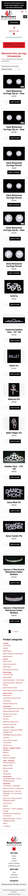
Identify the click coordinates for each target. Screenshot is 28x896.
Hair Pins (6, 719)
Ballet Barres (7, 651)
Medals (5, 648)
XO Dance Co (7, 745)
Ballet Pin (14, 365)
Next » (17, 631)
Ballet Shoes (7, 695)
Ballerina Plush (8, 765)
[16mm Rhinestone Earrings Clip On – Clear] (14, 218)
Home (3, 59)
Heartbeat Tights (8, 727)
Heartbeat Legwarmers (10, 722)
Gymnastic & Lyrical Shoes (12, 698)
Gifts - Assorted (8, 761)
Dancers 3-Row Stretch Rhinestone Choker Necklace (14, 572)
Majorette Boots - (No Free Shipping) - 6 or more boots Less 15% (12, 793)
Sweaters (6, 737)
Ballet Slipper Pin (14, 432)
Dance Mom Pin (14, 502)
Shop (14, 858)
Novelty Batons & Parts (10, 670)
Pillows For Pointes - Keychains (13, 788)
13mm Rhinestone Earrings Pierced (14, 196)
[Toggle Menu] (25, 16)
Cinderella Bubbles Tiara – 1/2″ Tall (14, 330)
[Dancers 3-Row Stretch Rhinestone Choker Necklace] (14, 560)
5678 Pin (14, 296)
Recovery (6, 755)
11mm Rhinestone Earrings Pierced (14, 164)
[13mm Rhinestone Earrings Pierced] (14, 186)
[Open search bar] (26, 11)
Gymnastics (7, 776)
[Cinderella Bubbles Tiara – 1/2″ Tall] (14, 320)
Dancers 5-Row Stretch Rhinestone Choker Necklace (14, 610)
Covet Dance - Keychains (11, 786)
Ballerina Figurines (9, 763)
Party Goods (7, 803)
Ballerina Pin (14, 399)
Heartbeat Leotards (9, 724)
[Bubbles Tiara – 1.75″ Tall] (14, 457)
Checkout (14, 875)
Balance (5, 752)
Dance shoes (7, 693)
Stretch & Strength (9, 758)
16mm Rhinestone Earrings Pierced (14, 265)
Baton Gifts (7, 667)
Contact (14, 861)
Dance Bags (7, 672)
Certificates (7, 645)
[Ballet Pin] (14, 356)
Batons (5, 659)
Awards (5, 643)
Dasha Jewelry (8, 768)
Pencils (5, 806)
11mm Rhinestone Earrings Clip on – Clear (14, 92)
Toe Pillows (6, 826)
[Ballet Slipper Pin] (14, 423)
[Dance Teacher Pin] (14, 526)
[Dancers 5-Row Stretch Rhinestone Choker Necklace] (14, 598)
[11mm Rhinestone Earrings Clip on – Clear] (14, 81)
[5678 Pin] (14, 286)
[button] (14, 23)
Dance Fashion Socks (10, 688)
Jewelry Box (7, 774)
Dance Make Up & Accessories (13, 690)
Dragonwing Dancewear (11, 711)
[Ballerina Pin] (14, 390)
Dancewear (7, 706)
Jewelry (5, 771)
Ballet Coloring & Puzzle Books (13, 654)
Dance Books (7, 677)
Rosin (5, 823)
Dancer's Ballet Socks (10, 704)
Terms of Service (14, 863)
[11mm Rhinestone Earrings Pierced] (14, 153)
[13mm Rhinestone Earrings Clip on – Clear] (14, 117)
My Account (14, 877)
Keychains (6, 784)
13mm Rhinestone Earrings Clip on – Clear (14, 128)
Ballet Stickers (7, 656)
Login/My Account (14, 866)
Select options (14, 172)
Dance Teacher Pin (14, 535)
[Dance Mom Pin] (14, 493)
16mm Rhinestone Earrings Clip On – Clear (14, 229)
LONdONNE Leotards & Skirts (12, 735)
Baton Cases (7, 661)
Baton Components (9, 664)
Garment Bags (8, 674)
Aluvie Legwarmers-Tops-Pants (13, 708)
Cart (14, 872)
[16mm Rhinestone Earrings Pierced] (14, 254)
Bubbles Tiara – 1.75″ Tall (14, 467)
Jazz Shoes (7, 701)
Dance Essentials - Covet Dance (13, 680)
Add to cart (15, 102)
